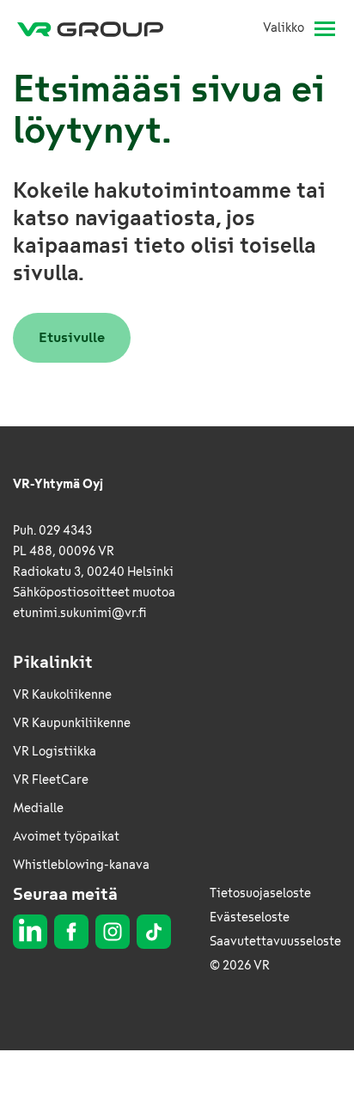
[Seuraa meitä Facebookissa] (71, 931)
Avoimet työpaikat (66, 836)
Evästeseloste (250, 917)
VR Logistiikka (54, 751)
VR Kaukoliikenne (62, 695)
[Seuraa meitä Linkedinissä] (30, 931)
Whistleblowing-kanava (81, 865)
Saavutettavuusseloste (275, 941)
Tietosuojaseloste (260, 893)
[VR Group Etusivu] (97, 28)
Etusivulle (72, 337)
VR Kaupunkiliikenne (72, 723)
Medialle (38, 808)
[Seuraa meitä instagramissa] (112, 931)
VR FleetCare (50, 780)
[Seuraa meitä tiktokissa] (154, 931)
